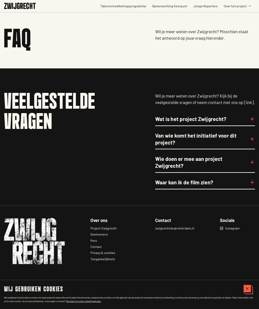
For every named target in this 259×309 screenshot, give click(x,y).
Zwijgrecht (20, 6)
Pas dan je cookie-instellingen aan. (83, 301)
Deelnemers (99, 234)
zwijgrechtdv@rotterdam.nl (174, 228)
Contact (96, 246)
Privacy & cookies (102, 253)
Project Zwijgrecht (103, 228)
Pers (93, 240)
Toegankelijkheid (102, 259)
